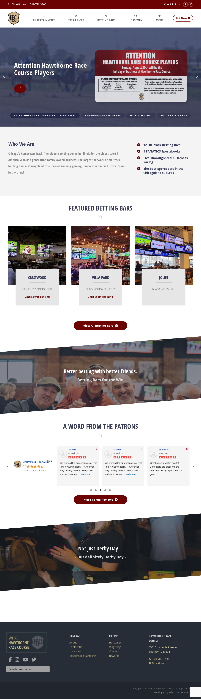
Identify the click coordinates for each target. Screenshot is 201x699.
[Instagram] (18, 661)
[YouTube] (26, 661)
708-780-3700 (160, 659)
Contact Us (75, 647)
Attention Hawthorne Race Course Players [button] (45, 115)
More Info (34, 254)
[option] (100, 465)
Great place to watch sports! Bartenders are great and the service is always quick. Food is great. (166, 469)
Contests (114, 651)
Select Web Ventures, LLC (182, 692)
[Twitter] (35, 661)
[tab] (91, 489)
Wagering (115, 647)
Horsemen (115, 642)
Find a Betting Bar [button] (174, 115)
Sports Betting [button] (141, 115)
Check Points (172, 4)
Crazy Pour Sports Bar (36, 462)
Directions (157, 663)
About (73, 642)
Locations (75, 651)
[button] (4, 76)
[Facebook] (12, 661)
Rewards (114, 655)
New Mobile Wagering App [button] (103, 115)
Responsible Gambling (82, 655)
